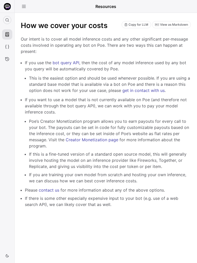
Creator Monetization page (92, 139)
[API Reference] (7, 47)
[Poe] (7, 6)
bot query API (66, 62)
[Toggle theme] (7, 256)
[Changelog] (7, 59)
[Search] (7, 20)
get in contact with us (143, 90)
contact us (49, 190)
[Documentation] (7, 34)
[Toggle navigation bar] (24, 6)
